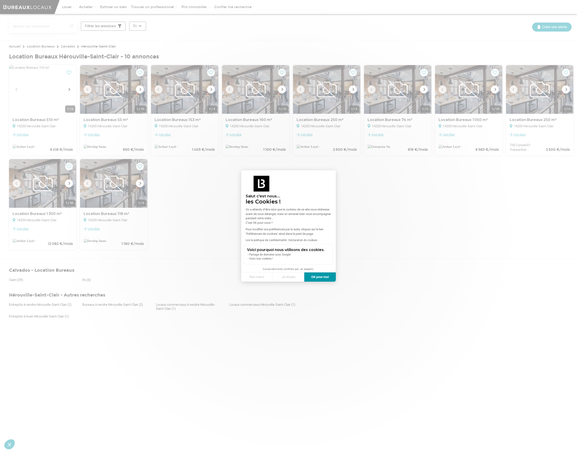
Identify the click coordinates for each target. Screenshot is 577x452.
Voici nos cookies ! (261, 258)
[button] (9, 444)
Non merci (257, 277)
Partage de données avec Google (270, 254)
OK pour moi (320, 277)
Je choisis (288, 277)
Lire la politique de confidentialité (266, 240)
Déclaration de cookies (302, 240)
